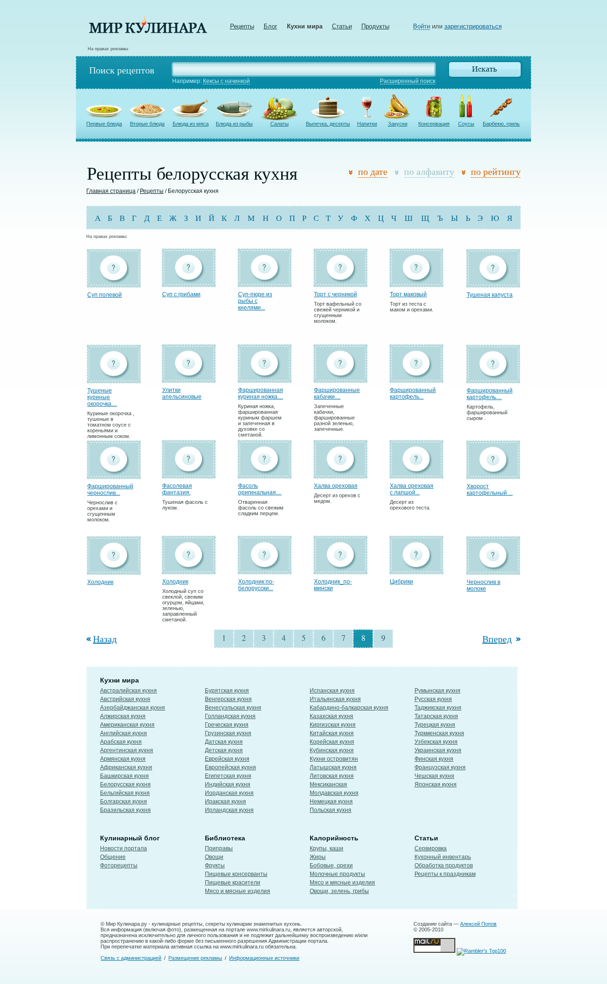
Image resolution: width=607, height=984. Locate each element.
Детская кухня (224, 750)
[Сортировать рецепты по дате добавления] (352, 172)
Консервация (434, 124)
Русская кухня (433, 699)
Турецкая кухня (434, 724)
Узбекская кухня (436, 741)
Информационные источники (264, 958)
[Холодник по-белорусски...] (264, 570)
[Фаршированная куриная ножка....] (264, 378)
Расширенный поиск (407, 81)
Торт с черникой (335, 294)
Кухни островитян (334, 759)
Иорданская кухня (229, 793)
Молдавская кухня (334, 793)
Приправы (219, 848)
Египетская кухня (228, 776)
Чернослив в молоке (483, 585)
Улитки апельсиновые (182, 393)
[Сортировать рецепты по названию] (398, 172)
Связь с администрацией (131, 958)
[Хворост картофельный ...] (493, 474)
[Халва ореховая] (340, 474)
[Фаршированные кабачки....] (340, 378)
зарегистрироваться (473, 26)
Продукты (375, 26)
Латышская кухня (333, 767)
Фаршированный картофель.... (490, 394)
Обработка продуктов (443, 865)
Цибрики (401, 581)
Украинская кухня (437, 750)
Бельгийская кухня (125, 793)
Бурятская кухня (227, 690)
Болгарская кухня (123, 801)
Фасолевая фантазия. (177, 489)
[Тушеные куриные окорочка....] (114, 379)
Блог (270, 26)
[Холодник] (114, 570)
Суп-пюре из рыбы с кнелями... (255, 301)
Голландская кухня (230, 716)
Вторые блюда (147, 124)
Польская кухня (330, 810)
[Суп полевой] (114, 283)
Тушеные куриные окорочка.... (102, 397)
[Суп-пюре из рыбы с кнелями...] (264, 282)
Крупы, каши (326, 848)
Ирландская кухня (229, 810)
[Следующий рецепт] (517, 638)
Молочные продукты (337, 874)
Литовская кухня (332, 776)
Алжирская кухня (123, 716)
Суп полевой (104, 295)
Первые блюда (104, 124)
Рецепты (242, 26)
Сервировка (430, 848)
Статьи (342, 26)
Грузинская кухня (228, 733)
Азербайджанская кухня (132, 707)
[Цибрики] (416, 570)
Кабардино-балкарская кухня (349, 707)
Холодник (100, 582)
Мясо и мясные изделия (237, 891)
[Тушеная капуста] (493, 283)
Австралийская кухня (128, 690)
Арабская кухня (121, 741)
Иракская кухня (225, 801)
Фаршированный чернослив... (110, 489)
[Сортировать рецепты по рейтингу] (465, 172)
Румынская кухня (437, 690)
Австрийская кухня (125, 699)
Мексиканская (328, 784)
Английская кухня (123, 733)
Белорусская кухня (125, 784)
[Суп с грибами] (189, 282)
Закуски (397, 124)
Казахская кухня (331, 716)
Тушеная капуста (490, 295)
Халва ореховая (336, 486)
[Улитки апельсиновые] (189, 378)
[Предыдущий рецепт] (89, 638)
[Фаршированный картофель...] (416, 378)
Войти (421, 26)
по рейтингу (496, 171)
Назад (105, 638)
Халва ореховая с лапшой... (411, 489)
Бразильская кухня (125, 810)
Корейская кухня (332, 741)
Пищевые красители (232, 882)
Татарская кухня (436, 716)
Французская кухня (440, 767)
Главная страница (111, 191)
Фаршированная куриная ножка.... (260, 393)
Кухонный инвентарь (442, 857)
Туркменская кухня (439, 733)
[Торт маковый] (416, 282)
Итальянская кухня (335, 699)
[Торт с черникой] (340, 282)
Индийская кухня (227, 784)
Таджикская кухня (437, 707)
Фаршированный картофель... (413, 393)
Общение (113, 857)
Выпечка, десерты (328, 124)
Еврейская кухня (227, 759)
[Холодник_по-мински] (340, 570)
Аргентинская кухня (126, 750)
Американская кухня (127, 724)
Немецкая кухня (331, 801)
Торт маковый (408, 294)
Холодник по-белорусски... (256, 585)
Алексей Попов (478, 924)
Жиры (318, 857)
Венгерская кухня (228, 699)
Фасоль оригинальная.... (260, 489)
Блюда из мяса (191, 124)
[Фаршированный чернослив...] (114, 474)
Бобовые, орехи (331, 865)
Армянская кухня (123, 759)
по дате (372, 171)
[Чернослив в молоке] (493, 570)
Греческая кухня (226, 724)
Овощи (214, 857)
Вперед (497, 638)
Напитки (367, 124)
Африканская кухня (126, 767)
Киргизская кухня (333, 724)
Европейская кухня (230, 767)
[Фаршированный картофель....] (493, 379)
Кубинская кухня (332, 750)
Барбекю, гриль (501, 124)
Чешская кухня (434, 776)
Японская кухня (435, 784)
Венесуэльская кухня (233, 707)
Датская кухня (224, 741)
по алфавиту (429, 171)
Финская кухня (433, 759)
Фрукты (215, 865)
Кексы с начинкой (226, 81)
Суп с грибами (181, 294)
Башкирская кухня (124, 776)
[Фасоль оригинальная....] (264, 474)
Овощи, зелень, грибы (339, 891)
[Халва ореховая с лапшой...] (416, 474)
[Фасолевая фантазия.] (189, 474)
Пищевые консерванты (236, 874)
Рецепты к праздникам (445, 874)
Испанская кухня (332, 690)
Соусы (466, 124)
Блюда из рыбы (234, 124)
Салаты (279, 124)
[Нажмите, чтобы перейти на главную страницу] (148, 31)
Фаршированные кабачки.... (337, 393)
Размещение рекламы (195, 958)
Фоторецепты (119, 865)
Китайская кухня (332, 733)
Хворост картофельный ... (490, 489)
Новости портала (123, 848)
